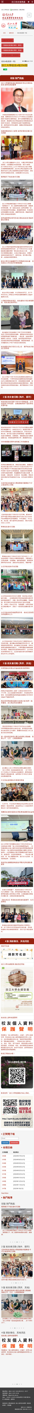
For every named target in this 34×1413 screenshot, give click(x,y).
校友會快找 (15, 9)
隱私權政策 (12, 1403)
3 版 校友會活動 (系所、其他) (17, 663)
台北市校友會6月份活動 (9, 566)
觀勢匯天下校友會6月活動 (10, 177)
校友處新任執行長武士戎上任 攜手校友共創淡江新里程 (17, 347)
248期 (4, 1185)
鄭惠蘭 (9, 1405)
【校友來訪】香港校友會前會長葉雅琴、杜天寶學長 (17, 901)
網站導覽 (21, 9)
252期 (4, 1170)
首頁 (4, 33)
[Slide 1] (13, 28)
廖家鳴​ (13, 1399)
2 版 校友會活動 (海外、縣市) (17, 397)
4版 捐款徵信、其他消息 (11, 55)
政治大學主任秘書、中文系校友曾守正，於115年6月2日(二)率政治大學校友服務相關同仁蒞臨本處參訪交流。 (17, 295)
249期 (4, 1181)
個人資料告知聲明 (21, 1403)
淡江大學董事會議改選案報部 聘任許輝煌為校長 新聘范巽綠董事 (16, 84)
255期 (4, 1159)
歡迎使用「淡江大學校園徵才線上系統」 (15, 1093)
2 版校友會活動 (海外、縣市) (12, 45)
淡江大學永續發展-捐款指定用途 (12, 964)
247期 (4, 1188)
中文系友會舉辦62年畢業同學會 (12, 780)
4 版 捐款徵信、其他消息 (17, 941)
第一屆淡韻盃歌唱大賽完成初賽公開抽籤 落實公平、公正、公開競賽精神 (17, 737)
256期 (4, 1156)
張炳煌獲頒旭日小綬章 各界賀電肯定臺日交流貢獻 (16, 132)
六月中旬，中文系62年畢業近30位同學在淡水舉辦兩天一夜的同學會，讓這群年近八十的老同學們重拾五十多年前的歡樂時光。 (17, 806)
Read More (4, 1193)
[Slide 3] (17, 28)
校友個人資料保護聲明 (9, 1017)
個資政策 (5, 1403)
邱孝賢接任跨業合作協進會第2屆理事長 (15, 668)
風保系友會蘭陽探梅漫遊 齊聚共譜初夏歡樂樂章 (16, 863)
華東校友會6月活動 (8, 527)
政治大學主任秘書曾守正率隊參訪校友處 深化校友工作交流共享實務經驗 (17, 262)
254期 (4, 1163)
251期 (4, 1174)
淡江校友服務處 (18, 2)
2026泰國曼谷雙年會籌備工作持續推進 (15, 442)
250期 (4, 1178)
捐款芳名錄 (5, 946)
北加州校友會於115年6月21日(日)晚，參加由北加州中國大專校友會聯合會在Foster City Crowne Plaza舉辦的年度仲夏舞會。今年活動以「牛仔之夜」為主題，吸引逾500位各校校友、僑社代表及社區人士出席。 (16, 519)
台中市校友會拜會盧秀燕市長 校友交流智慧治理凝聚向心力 (17, 613)
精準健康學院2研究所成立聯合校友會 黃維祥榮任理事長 (17, 219)
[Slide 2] (15, 28)
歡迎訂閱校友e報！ (8, 1053)
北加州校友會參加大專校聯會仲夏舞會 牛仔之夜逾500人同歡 (16, 484)
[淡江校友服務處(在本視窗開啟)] (12, 16)
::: (0, 9)
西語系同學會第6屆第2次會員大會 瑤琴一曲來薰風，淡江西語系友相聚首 (17, 702)
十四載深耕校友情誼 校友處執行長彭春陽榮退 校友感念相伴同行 (17, 301)
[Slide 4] (18, 28)
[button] (10, 1242)
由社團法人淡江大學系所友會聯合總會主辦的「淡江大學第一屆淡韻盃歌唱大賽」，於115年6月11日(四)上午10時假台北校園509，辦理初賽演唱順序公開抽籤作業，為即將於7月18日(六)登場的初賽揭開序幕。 (16, 772)
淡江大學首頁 (5, 9)
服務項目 (11, 33)
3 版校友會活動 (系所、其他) (12, 50)
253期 (4, 1167)
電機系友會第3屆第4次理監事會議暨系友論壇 (17, 812)
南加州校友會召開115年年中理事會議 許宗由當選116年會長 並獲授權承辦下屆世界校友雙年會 (17, 403)
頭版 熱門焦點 (7, 40)
